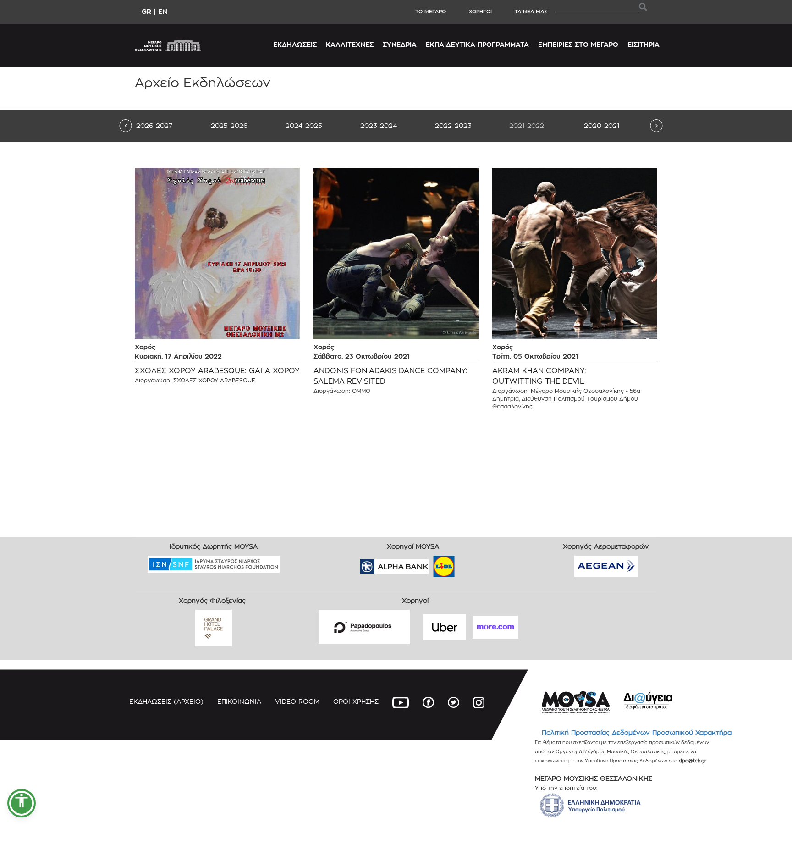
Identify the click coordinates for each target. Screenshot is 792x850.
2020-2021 (601, 125)
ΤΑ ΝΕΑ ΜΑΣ (531, 11)
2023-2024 (378, 125)
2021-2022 (526, 125)
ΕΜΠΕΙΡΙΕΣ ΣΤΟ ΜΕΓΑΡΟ (578, 44)
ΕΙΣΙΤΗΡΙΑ (643, 44)
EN (162, 11)
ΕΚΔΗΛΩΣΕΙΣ (295, 44)
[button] (21, 803)
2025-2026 (229, 125)
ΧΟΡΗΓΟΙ (480, 11)
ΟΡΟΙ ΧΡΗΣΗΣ (356, 701)
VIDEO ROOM (297, 701)
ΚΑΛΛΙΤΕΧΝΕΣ (350, 44)
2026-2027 (154, 125)
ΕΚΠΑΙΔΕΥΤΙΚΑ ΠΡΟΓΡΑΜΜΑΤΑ (477, 44)
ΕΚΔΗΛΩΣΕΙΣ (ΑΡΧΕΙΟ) (166, 701)
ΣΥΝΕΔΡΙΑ (400, 44)
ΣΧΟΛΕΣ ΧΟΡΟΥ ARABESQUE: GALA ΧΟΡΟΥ (217, 371)
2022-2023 (453, 125)
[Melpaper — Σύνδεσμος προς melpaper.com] (470, 563)
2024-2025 (304, 125)
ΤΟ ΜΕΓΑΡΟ (430, 11)
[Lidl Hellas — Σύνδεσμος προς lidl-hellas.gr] (431, 563)
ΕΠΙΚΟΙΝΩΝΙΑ (239, 701)
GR (146, 11)
